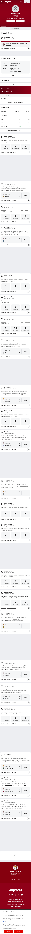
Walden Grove (8, 785)
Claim (11, 21)
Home (3, 25)
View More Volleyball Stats (15, 130)
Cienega (27, 279)
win (22, 528)
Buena (26, 210)
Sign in (27, 2)
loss (22, 140)
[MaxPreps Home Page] (11, 28)
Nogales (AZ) (15, 15)
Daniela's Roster (5, 48)
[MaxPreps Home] (8, 2)
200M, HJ (12, 18)
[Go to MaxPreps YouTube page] (12, 895)
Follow (20, 21)
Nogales (7, 194)
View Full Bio (15, 75)
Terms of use (10, 904)
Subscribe (11, 901)
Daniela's (3, 140)
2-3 (23, 439)
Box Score (3, 152)
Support (14, 908)
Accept (8, 931)
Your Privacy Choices (15, 906)
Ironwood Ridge (24, 486)
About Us (11, 899)
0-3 (22, 190)
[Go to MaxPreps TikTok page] (9, 895)
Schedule (12, 48)
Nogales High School (15, 871)
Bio (7, 25)
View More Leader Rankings (15, 102)
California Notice (20, 904)
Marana (26, 140)
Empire (26, 575)
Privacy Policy (19, 901)
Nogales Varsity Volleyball (15, 71)
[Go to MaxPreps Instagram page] (15, 895)
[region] (15, 921)
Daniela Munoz (15, 13)
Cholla (26, 528)
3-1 (21, 692)
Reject (18, 931)
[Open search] (21, 2)
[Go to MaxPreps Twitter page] (19, 895)
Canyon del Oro (8, 762)
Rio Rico (15, 806)
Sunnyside (27, 322)
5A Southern (6, 98)
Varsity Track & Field (14, 68)
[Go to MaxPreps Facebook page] (22, 895)
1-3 (17, 234)
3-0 (22, 808)
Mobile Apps (18, 899)
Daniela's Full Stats (11, 152)
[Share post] (28, 48)
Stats (11, 25)
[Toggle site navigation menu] (2, 2)
